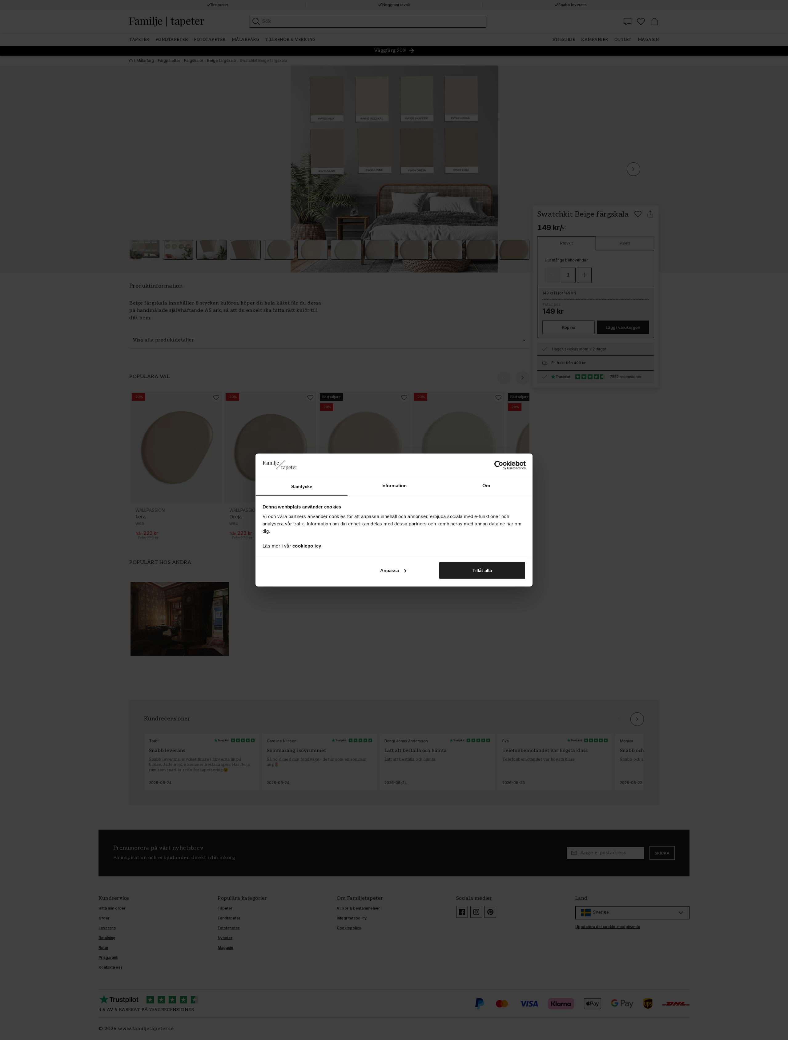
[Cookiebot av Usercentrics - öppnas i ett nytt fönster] (499, 465)
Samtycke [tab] (301, 486)
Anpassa (389, 570)
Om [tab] (486, 485)
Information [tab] (394, 485)
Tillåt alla (482, 570)
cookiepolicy (306, 545)
